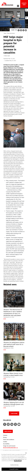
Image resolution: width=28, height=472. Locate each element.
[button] (26, 17)
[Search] (26, 10)
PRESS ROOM (8, 431)
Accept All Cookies (14, 469)
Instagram (8, 424)
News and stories (11, 33)
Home (5, 33)
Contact (5, 435)
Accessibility (6, 443)
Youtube (19, 424)
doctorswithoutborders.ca (10, 447)
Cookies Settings (14, 465)
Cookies (5, 441)
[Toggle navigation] (18, 6)
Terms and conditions (8, 439)
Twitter (15, 424)
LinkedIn (11, 424)
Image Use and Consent (9, 446)
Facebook (4, 424)
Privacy (5, 437)
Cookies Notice (17, 460)
